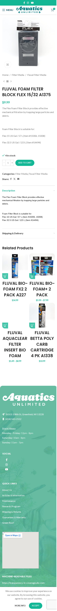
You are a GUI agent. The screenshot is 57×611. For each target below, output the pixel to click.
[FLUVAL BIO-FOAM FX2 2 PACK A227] (15, 266)
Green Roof (8, 522)
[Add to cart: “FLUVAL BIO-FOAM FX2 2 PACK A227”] (5, 276)
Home (5, 74)
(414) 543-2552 (13, 419)
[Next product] (11, 81)
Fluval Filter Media (36, 74)
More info (20, 605)
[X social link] (14, 179)
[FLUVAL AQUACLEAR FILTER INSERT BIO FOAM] (15, 315)
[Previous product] (4, 81)
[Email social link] (18, 179)
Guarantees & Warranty (14, 517)
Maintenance (8, 500)
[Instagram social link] (28, 3)
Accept (35, 605)
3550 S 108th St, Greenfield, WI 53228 (24, 414)
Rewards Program (11, 506)
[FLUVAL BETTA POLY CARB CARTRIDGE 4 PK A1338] (42, 315)
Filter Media (18, 74)
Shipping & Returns (11, 511)
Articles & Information (13, 495)
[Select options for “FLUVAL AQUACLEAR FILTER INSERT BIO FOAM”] (5, 325)
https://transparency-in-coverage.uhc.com (23, 582)
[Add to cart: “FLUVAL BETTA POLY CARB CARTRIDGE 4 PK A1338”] (32, 325)
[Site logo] (29, 9)
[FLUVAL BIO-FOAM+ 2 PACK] (42, 266)
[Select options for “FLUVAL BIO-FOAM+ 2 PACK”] (32, 276)
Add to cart (24, 163)
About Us (7, 489)
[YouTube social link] (32, 3)
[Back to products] (7, 81)
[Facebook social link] (24, 3)
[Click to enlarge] (7, 64)
